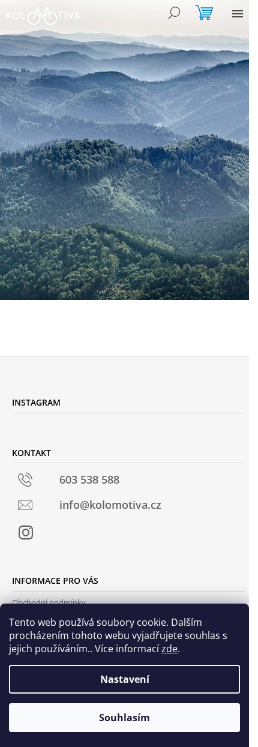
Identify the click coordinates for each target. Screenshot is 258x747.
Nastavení (124, 679)
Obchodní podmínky (49, 602)
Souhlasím (124, 717)
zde (169, 648)
